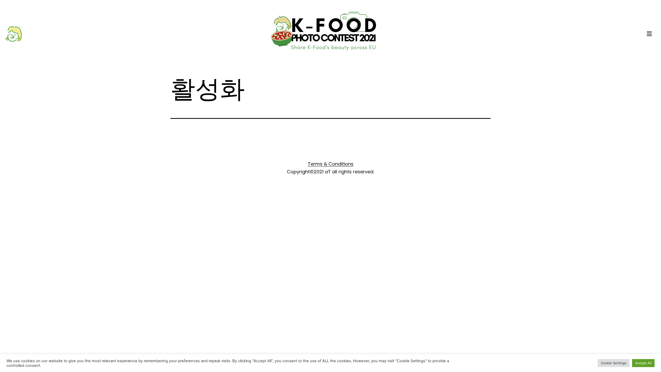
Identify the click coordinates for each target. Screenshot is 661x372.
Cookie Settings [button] (613, 363)
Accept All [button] (643, 363)
